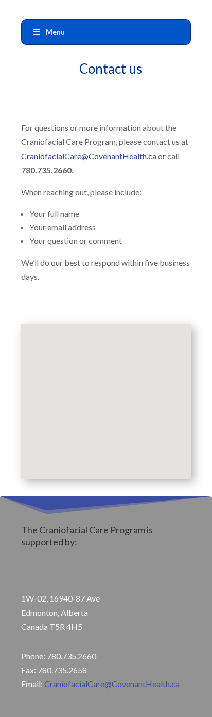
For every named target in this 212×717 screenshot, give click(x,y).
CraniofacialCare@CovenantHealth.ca (88, 156)
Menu (55, 31)
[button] (114, 400)
